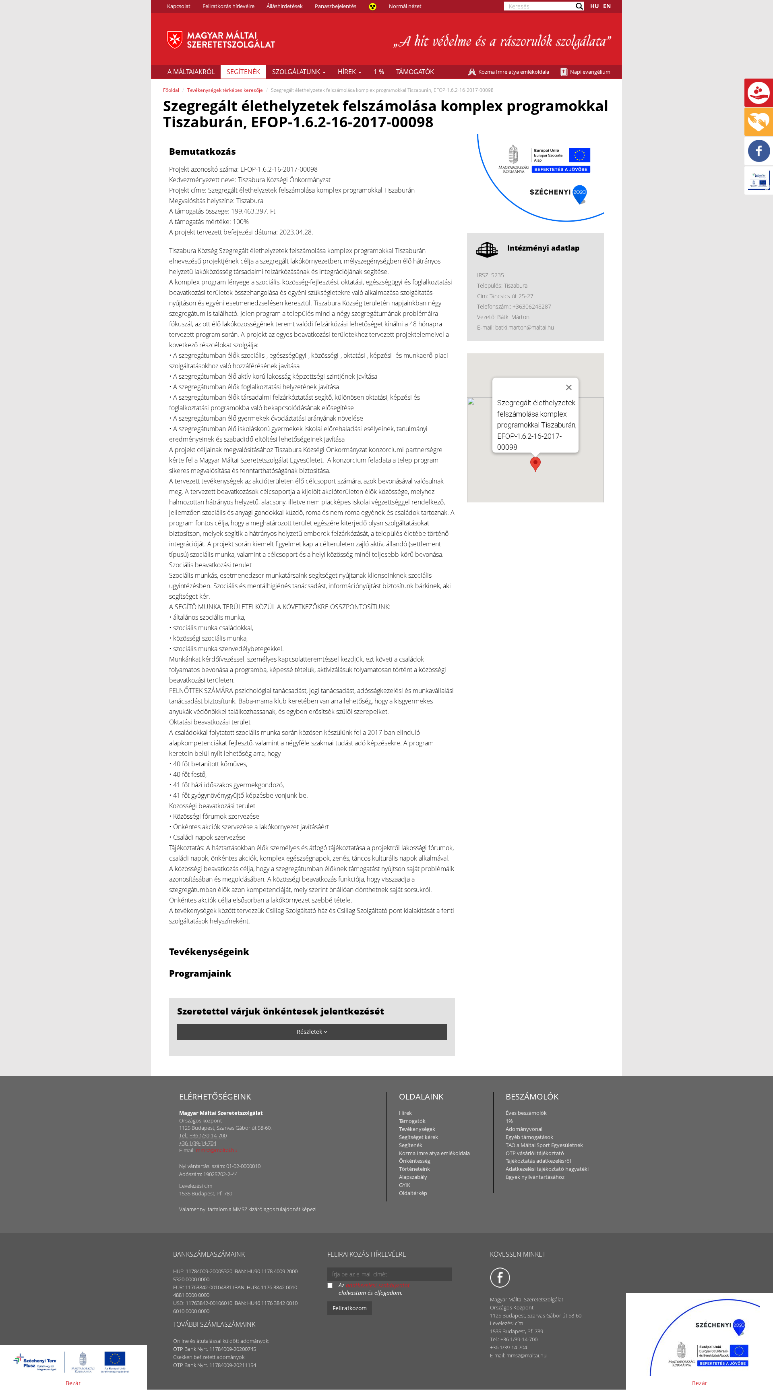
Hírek (348, 71)
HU (594, 6)
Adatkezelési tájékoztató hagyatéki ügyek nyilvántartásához (547, 1172)
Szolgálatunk (297, 71)
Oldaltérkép (413, 1193)
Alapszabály (413, 1176)
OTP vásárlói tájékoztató (535, 1153)
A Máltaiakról (191, 71)
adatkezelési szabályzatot (378, 1285)
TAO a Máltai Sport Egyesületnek (544, 1145)
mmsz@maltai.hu (217, 1150)
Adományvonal (524, 1129)
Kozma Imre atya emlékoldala (513, 71)
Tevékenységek (417, 1129)
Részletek (310, 1031)
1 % (379, 71)
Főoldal (171, 90)
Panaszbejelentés (335, 6)
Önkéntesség (414, 1160)
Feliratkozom (350, 1308)
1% (509, 1120)
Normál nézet (405, 6)
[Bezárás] (569, 387)
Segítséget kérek (418, 1137)
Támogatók (415, 71)
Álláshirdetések (285, 6)
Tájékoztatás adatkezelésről (538, 1160)
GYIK (404, 1185)
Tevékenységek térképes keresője (225, 90)
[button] (535, 464)
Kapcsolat (178, 6)
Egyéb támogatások (529, 1137)
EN (607, 6)
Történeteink (414, 1168)
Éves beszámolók (526, 1112)
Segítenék (243, 71)
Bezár (73, 1383)
